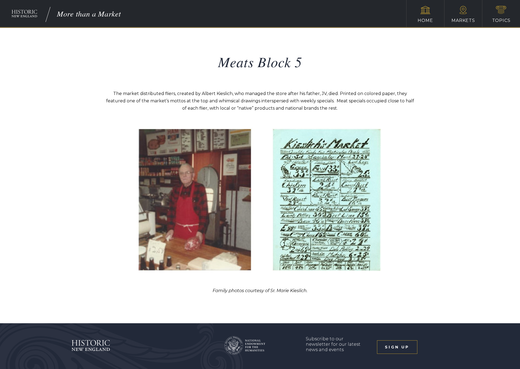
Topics (501, 20)
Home (425, 20)
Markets (463, 20)
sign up (397, 347)
